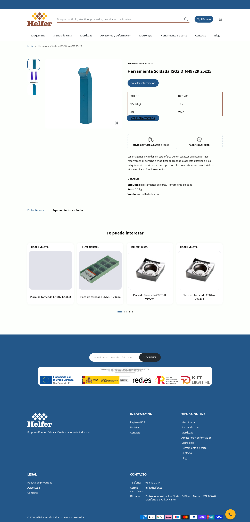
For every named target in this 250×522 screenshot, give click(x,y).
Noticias (134, 427)
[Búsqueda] (186, 19)
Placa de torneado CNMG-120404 (100, 297)
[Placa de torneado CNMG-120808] (50, 270)
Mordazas (187, 432)
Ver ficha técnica (143, 118)
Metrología (187, 442)
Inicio (30, 46)
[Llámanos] (230, 514)
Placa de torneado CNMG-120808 (50, 297)
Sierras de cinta (190, 427)
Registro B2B (137, 422)
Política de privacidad (39, 482)
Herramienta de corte (193, 447)
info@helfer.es (153, 487)
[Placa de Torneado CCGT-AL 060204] (149, 270)
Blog (184, 458)
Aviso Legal (33, 487)
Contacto (135, 432)
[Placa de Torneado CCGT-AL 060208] (199, 270)
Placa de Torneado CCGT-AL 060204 (149, 296)
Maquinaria (188, 422)
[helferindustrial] (39, 19)
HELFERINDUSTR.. (40, 247)
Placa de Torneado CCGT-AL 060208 (199, 296)
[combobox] (123, 19)
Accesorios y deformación (196, 437)
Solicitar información (143, 83)
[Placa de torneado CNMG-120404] (100, 270)
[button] (112, 94)
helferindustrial (43, 517)
